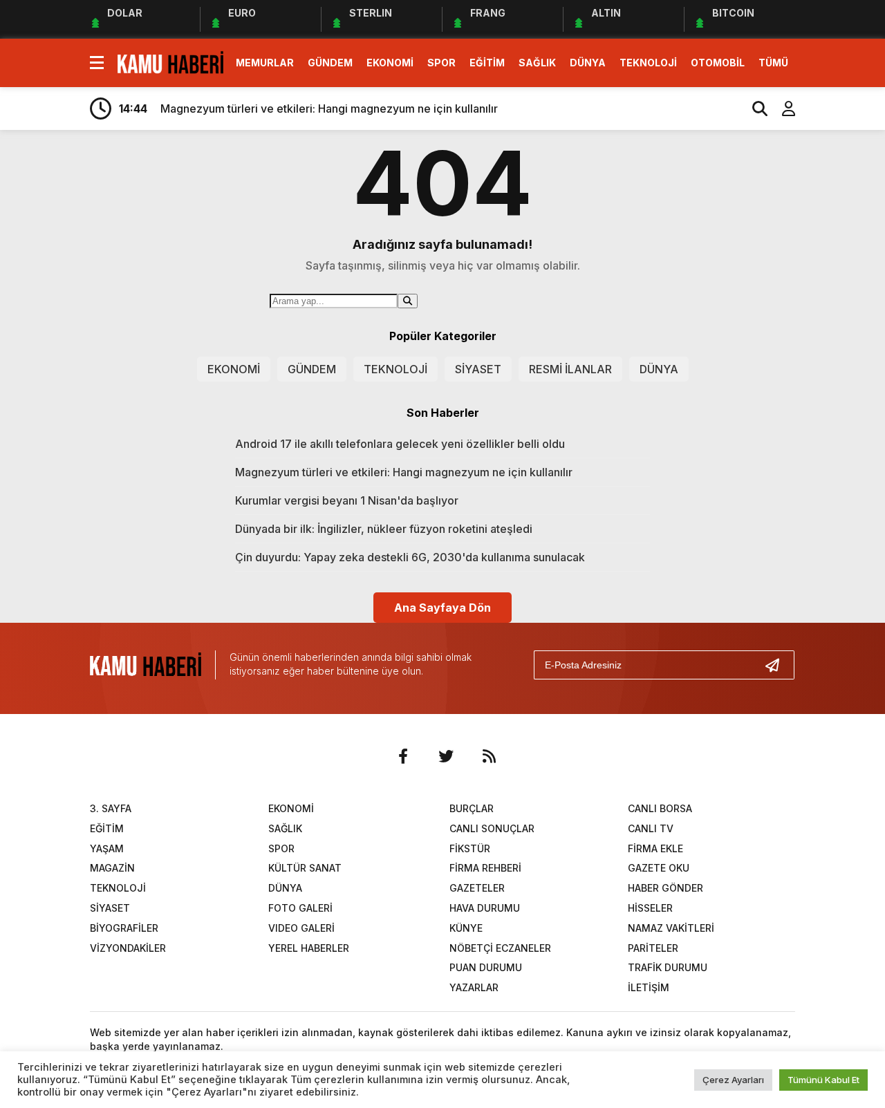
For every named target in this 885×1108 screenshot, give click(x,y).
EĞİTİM (487, 62)
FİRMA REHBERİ (485, 868)
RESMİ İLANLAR (570, 369)
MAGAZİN (112, 868)
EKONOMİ (389, 62)
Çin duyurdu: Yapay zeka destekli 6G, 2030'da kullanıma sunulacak (410, 557)
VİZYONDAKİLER (128, 948)
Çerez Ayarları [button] (733, 1079)
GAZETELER (477, 888)
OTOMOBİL (718, 62)
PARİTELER (653, 948)
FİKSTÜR (469, 848)
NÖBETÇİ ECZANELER (500, 948)
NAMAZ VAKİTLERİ (671, 928)
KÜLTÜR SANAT (305, 868)
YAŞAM (107, 848)
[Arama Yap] (753, 108)
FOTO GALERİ (300, 908)
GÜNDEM (330, 62)
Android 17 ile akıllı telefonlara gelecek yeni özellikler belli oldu (400, 444)
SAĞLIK (537, 62)
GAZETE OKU (658, 868)
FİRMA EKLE (655, 848)
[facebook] (403, 756)
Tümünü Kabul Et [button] (823, 1079)
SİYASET (478, 369)
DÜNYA (588, 62)
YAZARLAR (474, 987)
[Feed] (488, 756)
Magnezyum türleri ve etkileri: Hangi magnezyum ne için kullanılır (403, 472)
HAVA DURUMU (484, 908)
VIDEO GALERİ (301, 928)
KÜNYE (466, 928)
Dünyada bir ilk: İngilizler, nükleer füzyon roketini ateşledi (383, 529)
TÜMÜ (773, 62)
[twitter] (445, 756)
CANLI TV (650, 828)
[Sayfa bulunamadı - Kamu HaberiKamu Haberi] (170, 61)
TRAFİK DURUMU (667, 967)
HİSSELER (650, 908)
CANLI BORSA (660, 808)
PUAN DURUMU (485, 967)
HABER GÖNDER (665, 888)
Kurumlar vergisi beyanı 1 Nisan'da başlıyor (346, 500)
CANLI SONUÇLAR (491, 828)
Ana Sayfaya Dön (442, 607)
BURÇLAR (471, 808)
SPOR (441, 62)
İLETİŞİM (648, 987)
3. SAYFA (110, 808)
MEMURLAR (265, 62)
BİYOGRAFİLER (124, 928)
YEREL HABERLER (308, 948)
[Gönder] (777, 664)
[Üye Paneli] (781, 108)
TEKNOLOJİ (648, 62)
